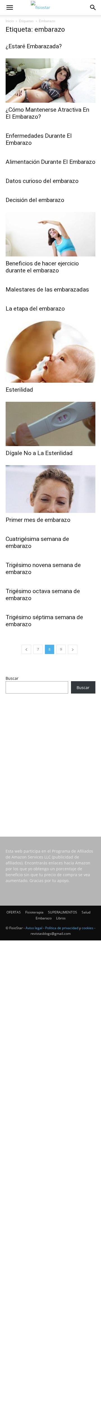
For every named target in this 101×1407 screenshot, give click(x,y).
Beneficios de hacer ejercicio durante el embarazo (42, 267)
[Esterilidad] (50, 352)
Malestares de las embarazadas (47, 289)
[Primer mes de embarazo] (50, 489)
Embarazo (44, 918)
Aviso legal (34, 928)
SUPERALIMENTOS (62, 912)
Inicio (10, 21)
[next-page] (72, 649)
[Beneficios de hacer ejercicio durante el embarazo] (50, 234)
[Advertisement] (50, 757)
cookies (87, 928)
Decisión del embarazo (35, 200)
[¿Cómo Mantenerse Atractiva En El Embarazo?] (50, 80)
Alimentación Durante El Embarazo (50, 162)
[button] (10, 7)
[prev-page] (26, 649)
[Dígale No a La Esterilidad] (50, 424)
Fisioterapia (34, 912)
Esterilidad (19, 389)
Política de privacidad (61, 928)
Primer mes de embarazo (38, 520)
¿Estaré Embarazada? (34, 46)
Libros (61, 918)
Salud (86, 912)
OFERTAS (13, 912)
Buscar (12, 678)
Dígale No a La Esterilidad (39, 453)
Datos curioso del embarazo (42, 181)
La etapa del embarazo (35, 308)
